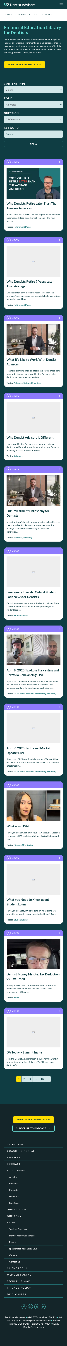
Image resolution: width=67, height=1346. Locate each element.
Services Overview (18, 1229)
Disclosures (16, 1294)
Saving (30, 845)
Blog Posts (14, 1203)
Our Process (17, 1209)
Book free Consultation (24, 64)
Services (14, 1157)
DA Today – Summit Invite (24, 1052)
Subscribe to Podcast (31, 1128)
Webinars (14, 1196)
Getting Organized (32, 383)
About (12, 1222)
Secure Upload (19, 1281)
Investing (27, 537)
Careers (13, 1255)
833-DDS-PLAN (21, 1323)
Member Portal (19, 1274)
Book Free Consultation (33, 1119)
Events (12, 1242)
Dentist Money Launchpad (22, 1235)
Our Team (14, 1216)
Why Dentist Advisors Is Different (30, 437)
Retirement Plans (22, 226)
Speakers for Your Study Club (23, 1248)
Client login (17, 1268)
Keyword (11, 127)
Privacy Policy (19, 1287)
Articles (13, 1177)
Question (11, 113)
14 (42, 1079)
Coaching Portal (21, 1151)
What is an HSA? (18, 826)
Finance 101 (20, 845)
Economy (51, 693)
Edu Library (16, 1170)
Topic (8, 98)
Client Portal (18, 1144)
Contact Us (14, 1261)
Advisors (18, 383)
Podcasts (13, 1190)
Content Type (15, 83)
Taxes (16, 997)
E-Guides (13, 1183)
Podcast (14, 1164)
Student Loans (21, 615)
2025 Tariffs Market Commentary (30, 693)
